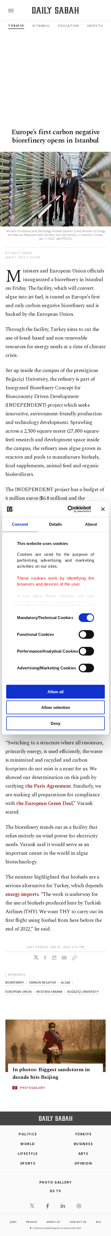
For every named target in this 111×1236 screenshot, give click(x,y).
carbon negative (42, 982)
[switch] (86, 634)
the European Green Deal (44, 803)
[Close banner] (103, 509)
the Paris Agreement (48, 786)
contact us (78, 1221)
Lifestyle (28, 1153)
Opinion (83, 1163)
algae (65, 982)
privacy (31, 1221)
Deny (55, 723)
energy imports (22, 894)
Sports (28, 1163)
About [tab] (91, 524)
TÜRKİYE (16, 25)
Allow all (55, 691)
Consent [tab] (20, 524)
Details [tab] (55, 524)
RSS (98, 1221)
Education (68, 25)
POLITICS (28, 1134)
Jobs (13, 1221)
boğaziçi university (83, 992)
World (27, 1144)
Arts (83, 1153)
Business (83, 1144)
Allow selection (55, 707)
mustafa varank (49, 992)
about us (53, 1221)
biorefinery (14, 982)
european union (18, 992)
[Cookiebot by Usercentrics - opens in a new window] (68, 509)
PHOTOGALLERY (32, 1088)
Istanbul (41, 25)
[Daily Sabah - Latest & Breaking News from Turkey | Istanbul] (55, 10)
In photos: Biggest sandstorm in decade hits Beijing (51, 1073)
